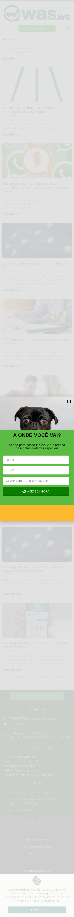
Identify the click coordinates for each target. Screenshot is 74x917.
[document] (37, 458)
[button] (69, 401)
